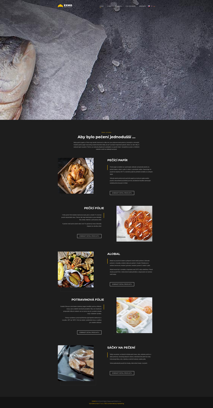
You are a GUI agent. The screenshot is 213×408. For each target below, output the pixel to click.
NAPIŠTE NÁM (3, 205)
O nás (109, 6)
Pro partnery (131, 6)
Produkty (118, 6)
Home (102, 6)
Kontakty (142, 6)
